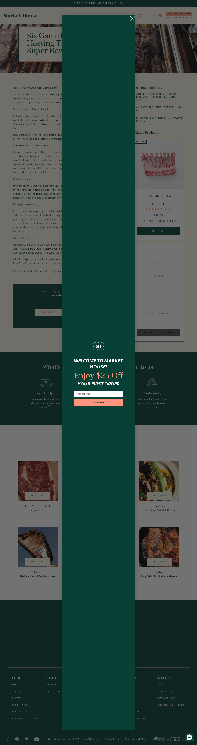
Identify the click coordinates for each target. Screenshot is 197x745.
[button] (189, 737)
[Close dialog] (132, 18)
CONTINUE (98, 402)
